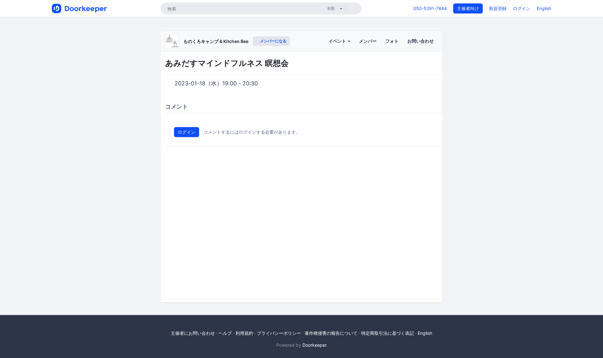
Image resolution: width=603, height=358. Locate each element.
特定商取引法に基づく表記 (387, 333)
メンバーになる (272, 41)
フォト (392, 41)
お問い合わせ (420, 41)
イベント (338, 41)
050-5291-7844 (430, 8)
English (544, 8)
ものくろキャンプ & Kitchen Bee (215, 41)
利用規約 (244, 333)
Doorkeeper (314, 345)
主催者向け (468, 8)
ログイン (521, 8)
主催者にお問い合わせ (193, 333)
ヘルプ (225, 333)
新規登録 (498, 8)
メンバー (368, 41)
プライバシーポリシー (279, 333)
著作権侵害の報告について (331, 333)
